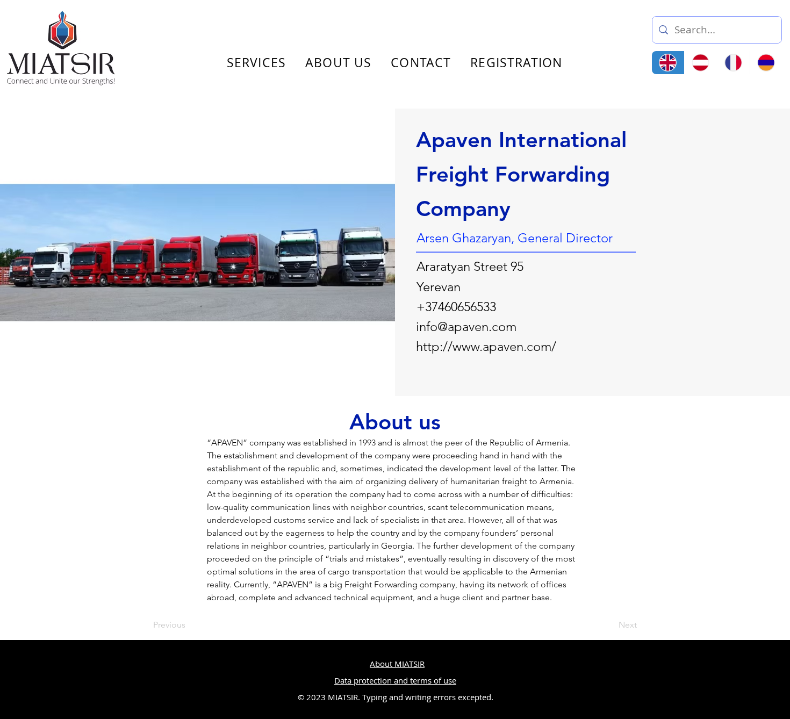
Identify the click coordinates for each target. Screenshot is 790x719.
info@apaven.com (466, 326)
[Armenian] (765, 62)
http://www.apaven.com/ (486, 346)
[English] (668, 62)
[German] (700, 62)
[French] (733, 62)
